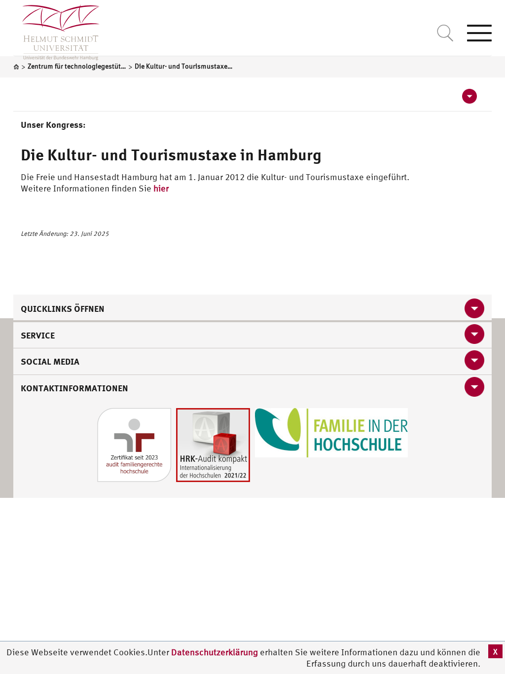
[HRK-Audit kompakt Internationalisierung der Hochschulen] (213, 444)
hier (161, 188)
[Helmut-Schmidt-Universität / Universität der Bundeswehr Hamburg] (56, 30)
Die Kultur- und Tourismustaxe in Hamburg (171, 154)
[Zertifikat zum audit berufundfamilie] (134, 444)
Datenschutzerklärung (214, 652)
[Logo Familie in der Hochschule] (331, 432)
